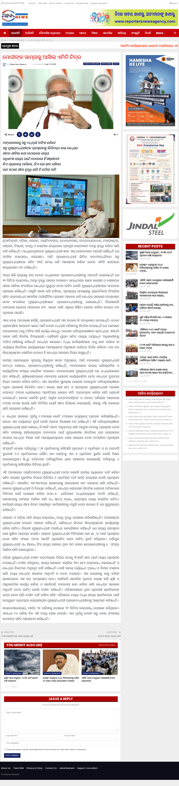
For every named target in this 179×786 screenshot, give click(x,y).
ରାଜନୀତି (15, 33)
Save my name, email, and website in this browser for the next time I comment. (46, 749)
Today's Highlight (91, 64)
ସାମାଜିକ (107, 33)
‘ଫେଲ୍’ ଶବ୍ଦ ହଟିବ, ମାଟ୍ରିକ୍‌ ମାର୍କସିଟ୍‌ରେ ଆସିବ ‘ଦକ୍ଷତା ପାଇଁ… (156, 358)
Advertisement (82, 3)
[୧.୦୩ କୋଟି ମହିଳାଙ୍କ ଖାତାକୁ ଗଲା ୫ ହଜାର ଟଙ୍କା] (132, 347)
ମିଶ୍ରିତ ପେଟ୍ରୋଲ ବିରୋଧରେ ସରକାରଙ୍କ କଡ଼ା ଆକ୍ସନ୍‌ (154, 294)
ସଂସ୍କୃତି (135, 33)
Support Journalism (98, 3)
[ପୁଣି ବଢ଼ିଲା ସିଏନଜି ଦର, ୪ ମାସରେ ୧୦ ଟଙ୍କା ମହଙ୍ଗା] (132, 320)
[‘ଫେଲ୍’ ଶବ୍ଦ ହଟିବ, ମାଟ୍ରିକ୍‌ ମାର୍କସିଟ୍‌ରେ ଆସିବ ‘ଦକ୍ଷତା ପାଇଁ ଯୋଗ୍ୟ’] (132, 360)
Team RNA (42, 3)
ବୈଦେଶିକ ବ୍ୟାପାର (49, 33)
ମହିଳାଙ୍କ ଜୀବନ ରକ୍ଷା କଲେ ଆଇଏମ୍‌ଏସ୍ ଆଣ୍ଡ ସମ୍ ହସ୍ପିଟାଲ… (157, 371)
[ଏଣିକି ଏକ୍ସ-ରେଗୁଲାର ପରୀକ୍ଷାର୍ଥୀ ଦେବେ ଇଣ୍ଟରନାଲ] (100, 662)
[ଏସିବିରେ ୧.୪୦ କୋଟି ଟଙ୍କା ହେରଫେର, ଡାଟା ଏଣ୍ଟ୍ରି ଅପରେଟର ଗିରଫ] (132, 332)
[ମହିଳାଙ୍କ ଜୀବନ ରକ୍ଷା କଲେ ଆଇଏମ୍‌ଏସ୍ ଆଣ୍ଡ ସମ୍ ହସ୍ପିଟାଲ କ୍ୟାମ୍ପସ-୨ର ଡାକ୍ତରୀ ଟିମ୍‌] (132, 372)
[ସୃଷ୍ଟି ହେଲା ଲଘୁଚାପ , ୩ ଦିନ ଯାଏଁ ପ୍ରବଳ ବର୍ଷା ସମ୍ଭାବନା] (22, 662)
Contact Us (69, 3)
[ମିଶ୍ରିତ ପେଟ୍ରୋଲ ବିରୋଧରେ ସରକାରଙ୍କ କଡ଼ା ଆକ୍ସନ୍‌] (132, 295)
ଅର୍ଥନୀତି (29, 33)
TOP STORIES (107, 64)
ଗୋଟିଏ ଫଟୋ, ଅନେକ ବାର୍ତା (109, 636)
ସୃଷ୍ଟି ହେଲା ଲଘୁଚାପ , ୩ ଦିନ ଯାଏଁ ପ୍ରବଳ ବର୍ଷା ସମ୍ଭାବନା (156, 254)
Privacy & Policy (55, 3)
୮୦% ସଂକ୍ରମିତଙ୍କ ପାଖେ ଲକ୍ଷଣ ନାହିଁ (17, 636)
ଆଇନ (82, 33)
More (159, 33)
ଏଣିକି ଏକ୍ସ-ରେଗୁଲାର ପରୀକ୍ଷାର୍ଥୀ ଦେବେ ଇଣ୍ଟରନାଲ (156, 281)
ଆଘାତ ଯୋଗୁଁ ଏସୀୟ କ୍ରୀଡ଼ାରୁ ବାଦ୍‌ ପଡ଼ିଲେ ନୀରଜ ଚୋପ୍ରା (156, 306)
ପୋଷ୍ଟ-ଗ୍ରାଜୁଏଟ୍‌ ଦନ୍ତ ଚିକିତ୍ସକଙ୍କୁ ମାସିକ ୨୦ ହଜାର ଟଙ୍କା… (154, 267)
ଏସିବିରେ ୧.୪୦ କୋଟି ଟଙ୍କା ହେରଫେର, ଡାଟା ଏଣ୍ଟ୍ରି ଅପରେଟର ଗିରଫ (157, 332)
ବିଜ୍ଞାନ (94, 33)
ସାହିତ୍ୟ (122, 33)
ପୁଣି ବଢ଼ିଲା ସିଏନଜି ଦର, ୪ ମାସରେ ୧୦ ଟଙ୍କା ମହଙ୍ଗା (156, 318)
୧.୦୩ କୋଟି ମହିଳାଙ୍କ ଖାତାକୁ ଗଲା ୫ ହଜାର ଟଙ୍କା (157, 346)
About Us (32, 3)
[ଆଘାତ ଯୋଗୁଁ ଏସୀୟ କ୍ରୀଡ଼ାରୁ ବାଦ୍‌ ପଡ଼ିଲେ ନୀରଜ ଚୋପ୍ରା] (132, 307)
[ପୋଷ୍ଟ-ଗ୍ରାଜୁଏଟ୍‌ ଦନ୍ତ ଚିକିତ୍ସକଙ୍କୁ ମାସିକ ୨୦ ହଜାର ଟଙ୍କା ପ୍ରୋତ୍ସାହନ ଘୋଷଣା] (61, 662)
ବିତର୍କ (148, 33)
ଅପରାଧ (70, 33)
